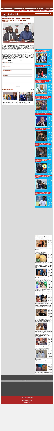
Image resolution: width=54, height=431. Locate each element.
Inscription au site (27, 402)
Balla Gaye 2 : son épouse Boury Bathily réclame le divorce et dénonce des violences (43, 335)
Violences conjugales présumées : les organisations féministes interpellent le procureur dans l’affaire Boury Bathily (43, 320)
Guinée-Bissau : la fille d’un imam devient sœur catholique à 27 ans (42, 349)
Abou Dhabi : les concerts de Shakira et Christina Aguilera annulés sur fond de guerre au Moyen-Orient (43, 293)
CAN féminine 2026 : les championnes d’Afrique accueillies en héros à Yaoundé (43, 176)
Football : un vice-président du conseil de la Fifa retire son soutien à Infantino (43, 114)
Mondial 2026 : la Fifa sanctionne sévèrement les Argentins (42, 51)
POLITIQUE (24, 8)
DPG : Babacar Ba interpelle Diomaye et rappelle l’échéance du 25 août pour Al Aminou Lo (10, 103)
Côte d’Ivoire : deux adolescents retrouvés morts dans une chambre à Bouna (43, 362)
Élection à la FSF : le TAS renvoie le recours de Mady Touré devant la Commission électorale (43, 81)
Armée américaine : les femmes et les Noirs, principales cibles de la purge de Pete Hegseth (23, 10)
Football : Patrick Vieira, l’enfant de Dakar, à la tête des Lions (42, 129)
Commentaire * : (5, 75)
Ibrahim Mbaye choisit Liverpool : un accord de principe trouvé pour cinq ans (43, 193)
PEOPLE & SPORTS (46, 8)
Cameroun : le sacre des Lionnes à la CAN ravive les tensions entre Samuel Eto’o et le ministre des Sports (43, 97)
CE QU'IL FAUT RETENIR (37, 8)
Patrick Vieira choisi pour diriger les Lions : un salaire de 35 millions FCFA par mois (43, 144)
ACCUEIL (3, 8)
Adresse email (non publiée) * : (7, 70)
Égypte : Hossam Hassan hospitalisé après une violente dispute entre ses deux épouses (43, 306)
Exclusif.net (10, 14)
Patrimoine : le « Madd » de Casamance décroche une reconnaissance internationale (41, 252)
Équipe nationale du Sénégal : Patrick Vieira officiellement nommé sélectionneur (43, 160)
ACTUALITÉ (14, 8)
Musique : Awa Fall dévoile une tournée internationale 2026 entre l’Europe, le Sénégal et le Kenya (42, 238)
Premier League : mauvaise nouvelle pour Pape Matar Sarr (43, 66)
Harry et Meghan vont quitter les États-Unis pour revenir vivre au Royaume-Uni (43, 266)
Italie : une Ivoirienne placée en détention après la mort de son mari (42, 280)
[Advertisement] (43, 32)
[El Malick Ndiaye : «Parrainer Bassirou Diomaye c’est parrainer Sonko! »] (18, 22)
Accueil (3, 16)
